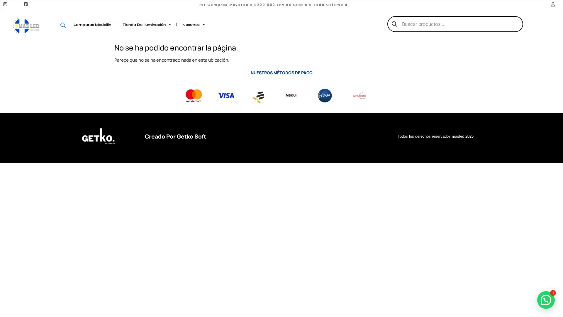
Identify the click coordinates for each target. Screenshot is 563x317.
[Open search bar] (65, 25)
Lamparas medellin (92, 25)
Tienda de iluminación (144, 25)
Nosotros (191, 25)
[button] (546, 300)
